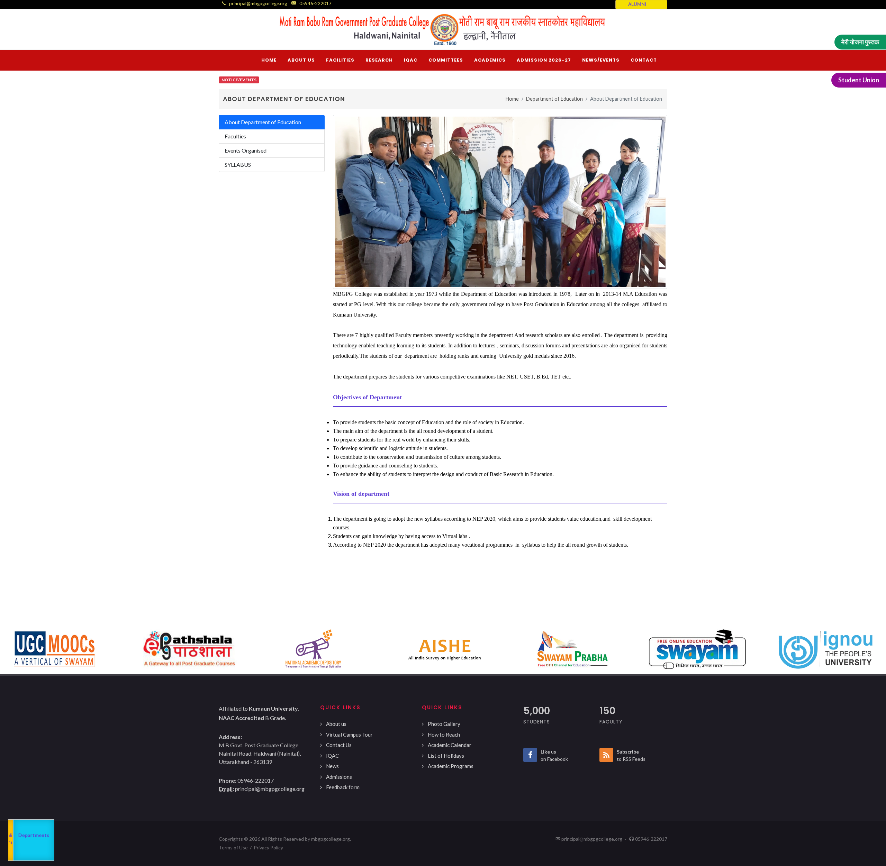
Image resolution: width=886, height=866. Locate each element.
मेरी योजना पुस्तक (860, 42)
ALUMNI (637, 4)
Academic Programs (450, 766)
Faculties (235, 136)
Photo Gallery (444, 724)
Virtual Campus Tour (349, 734)
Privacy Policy (268, 847)
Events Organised (245, 150)
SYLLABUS (238, 164)
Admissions (339, 777)
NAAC (34, 819)
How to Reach (444, 734)
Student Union (858, 80)
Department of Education (554, 99)
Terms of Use (233, 847)
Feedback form (343, 787)
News (332, 766)
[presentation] (6, 649)
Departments (30, 839)
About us (336, 724)
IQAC (332, 756)
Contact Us (339, 745)
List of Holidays (446, 756)
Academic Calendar (449, 745)
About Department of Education (263, 122)
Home (512, 99)
